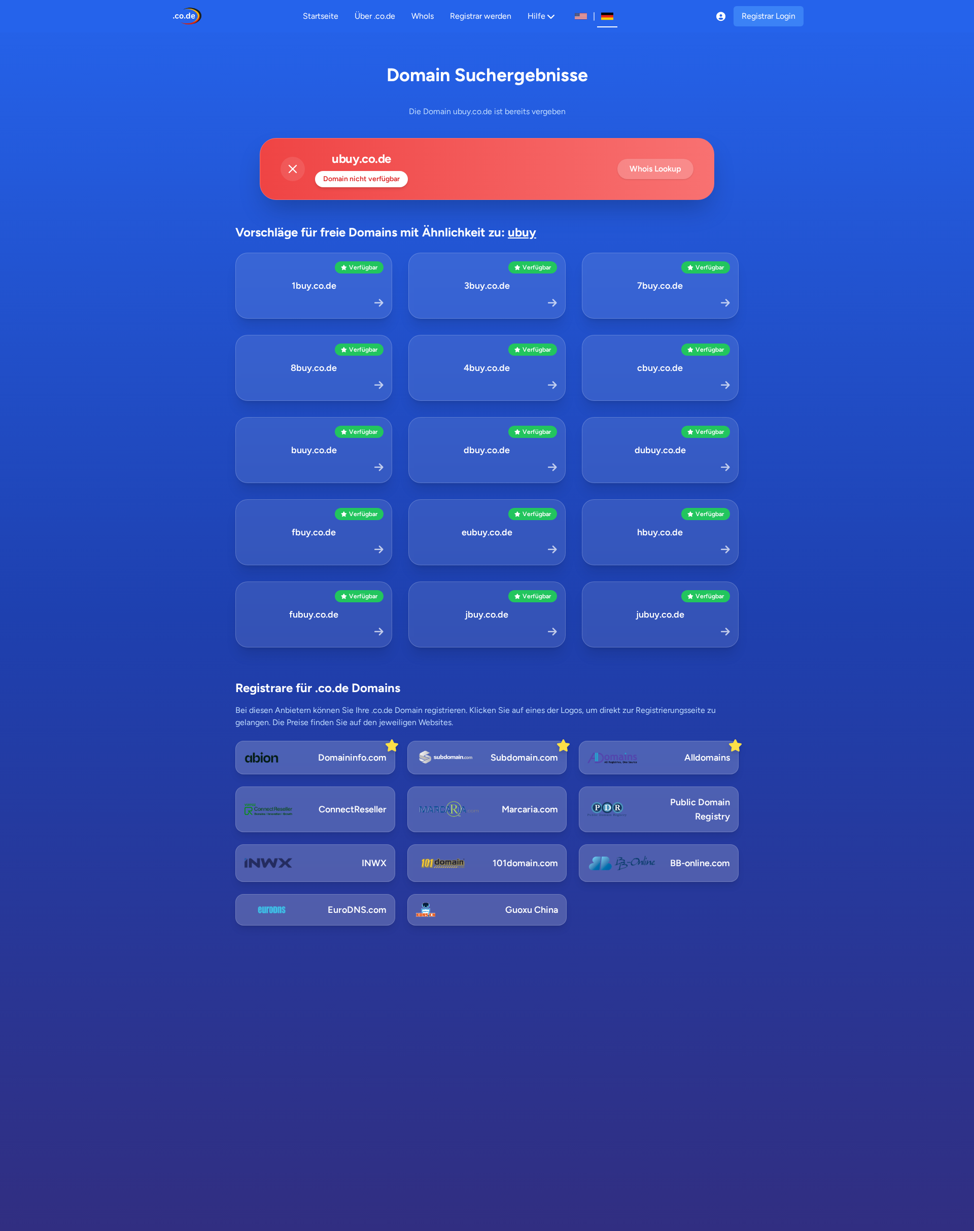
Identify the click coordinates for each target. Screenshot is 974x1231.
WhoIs (422, 16)
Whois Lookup (655, 169)
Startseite (320, 16)
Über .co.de (375, 16)
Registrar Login (768, 16)
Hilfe (536, 16)
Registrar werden (480, 16)
